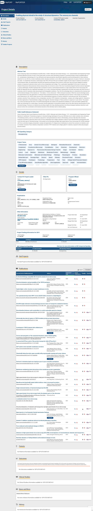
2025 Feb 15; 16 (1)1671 (27, 278)
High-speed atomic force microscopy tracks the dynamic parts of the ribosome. (38, 393)
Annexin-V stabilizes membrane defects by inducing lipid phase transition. (36, 420)
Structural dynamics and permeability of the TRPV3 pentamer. (33, 282)
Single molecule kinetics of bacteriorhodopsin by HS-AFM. (32, 388)
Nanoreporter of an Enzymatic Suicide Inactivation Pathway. (32, 412)
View (50, 333)
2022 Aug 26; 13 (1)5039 (27, 363)
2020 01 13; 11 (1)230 (26, 422)
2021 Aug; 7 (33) (24, 384)
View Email (22, 189)
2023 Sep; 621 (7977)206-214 (24, 329)
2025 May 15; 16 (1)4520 (27, 284)
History (5, 41)
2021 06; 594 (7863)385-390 (24, 400)
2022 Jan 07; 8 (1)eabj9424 (26, 355)
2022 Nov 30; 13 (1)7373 (27, 371)
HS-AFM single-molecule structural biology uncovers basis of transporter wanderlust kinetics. (42, 303)
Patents (4, 28)
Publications (6, 25)
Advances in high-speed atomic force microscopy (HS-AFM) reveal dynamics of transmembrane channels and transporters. (50, 432)
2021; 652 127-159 (26, 408)
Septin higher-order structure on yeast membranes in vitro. (32, 289)
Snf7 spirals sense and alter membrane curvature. (30, 346)
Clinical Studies (7, 35)
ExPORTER (77, 2)
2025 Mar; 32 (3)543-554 (30, 297)
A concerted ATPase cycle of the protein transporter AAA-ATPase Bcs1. (36, 341)
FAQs (65, 2)
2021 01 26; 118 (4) (30, 396)
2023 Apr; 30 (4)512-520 (30, 312)
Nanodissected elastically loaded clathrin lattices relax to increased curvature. (38, 382)
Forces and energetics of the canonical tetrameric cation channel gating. (36, 335)
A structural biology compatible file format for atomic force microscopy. (36, 276)
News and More (7, 38)
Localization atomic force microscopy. (26, 399)
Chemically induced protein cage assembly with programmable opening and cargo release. (41, 353)
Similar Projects (7, 44)
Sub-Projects (6, 22)
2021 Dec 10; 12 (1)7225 (27, 389)
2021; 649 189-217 (26, 379)
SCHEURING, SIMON (22, 180)
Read (22, 165)
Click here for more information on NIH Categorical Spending (73, 246)
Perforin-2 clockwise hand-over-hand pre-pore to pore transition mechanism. (37, 361)
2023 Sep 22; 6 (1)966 (27, 320)
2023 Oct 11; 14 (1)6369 (27, 343)
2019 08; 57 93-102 (28, 434)
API (70, 2)
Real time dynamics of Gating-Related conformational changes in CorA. (35, 437)
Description (6, 15)
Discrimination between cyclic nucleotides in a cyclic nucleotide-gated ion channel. (39, 310)
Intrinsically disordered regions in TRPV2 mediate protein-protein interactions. (38, 318)
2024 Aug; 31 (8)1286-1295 (31, 305)
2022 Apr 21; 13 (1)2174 (27, 348)
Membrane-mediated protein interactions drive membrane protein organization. (38, 369)
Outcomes (6, 31)
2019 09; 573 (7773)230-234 (24, 427)
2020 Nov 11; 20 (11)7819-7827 (26, 414)
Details (4, 19)
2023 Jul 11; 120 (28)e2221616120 (30, 338)
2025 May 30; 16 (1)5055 (27, 291)
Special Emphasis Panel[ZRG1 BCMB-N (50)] (28, 219)
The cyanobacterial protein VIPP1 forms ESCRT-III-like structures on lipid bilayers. (38, 295)
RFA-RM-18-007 (21, 215)
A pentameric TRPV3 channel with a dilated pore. (29, 327)
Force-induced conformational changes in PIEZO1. (30, 426)
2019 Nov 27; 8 (20, 439)
